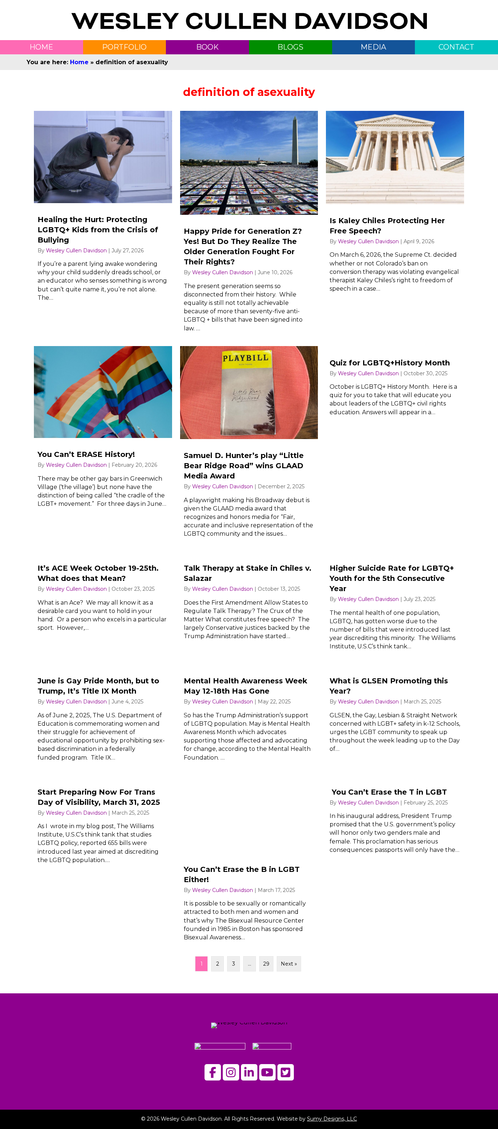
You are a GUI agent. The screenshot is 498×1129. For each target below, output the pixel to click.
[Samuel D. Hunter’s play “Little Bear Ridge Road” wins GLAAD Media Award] (249, 444)
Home (79, 62)
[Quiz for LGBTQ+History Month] (395, 444)
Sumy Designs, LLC (332, 1119)
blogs (290, 47)
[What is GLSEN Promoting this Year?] (395, 716)
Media (373, 47)
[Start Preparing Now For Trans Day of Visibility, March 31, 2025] (103, 861)
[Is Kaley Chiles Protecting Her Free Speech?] (395, 224)
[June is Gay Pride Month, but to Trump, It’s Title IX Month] (103, 716)
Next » (289, 964)
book (207, 47)
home (41, 47)
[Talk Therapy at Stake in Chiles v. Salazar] (249, 604)
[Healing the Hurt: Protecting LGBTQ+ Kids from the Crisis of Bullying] (103, 224)
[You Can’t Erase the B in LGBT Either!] (249, 861)
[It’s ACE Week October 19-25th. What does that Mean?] (103, 604)
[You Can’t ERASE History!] (103, 444)
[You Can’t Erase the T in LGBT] (395, 861)
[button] (213, 1072)
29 (266, 964)
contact (456, 47)
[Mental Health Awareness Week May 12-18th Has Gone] (249, 716)
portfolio (124, 47)
